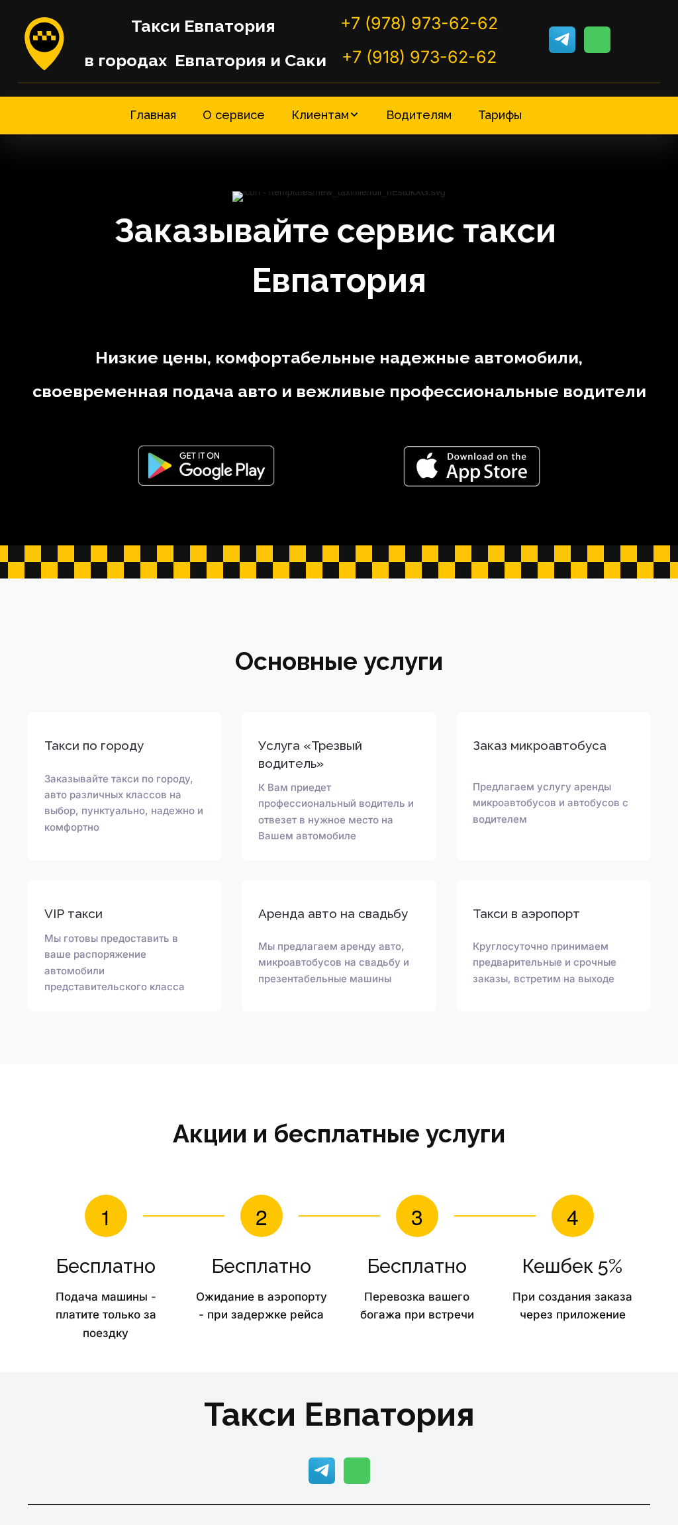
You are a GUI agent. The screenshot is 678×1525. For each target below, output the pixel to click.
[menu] (339, 115)
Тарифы (500, 115)
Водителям (419, 115)
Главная (153, 115)
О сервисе (234, 115)
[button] (325, 115)
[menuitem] (153, 115)
